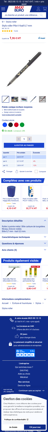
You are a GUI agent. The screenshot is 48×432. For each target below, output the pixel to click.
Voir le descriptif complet (11, 115)
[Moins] (18, 139)
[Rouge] (16, 125)
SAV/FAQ (24, 370)
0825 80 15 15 (14, 1)
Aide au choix (24, 374)
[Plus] (29, 139)
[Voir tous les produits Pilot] (41, 37)
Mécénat (24, 377)
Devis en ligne (24, 385)
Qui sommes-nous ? (24, 367)
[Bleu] (5, 125)
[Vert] (22, 125)
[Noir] (10, 125)
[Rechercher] (41, 15)
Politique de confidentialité (15, 419)
